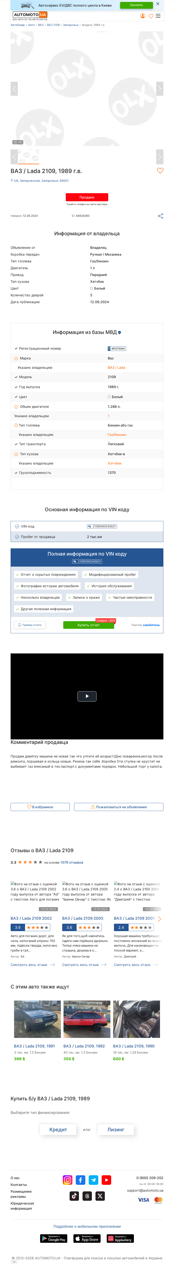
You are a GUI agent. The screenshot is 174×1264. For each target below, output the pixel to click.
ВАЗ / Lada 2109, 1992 (84, 1046)
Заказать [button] (136, 5)
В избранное (42, 807)
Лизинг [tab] (116, 1130)
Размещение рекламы (21, 1194)
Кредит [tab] (58, 1130)
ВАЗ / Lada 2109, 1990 (134, 1046)
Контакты (19, 1184)
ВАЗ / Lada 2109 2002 (31, 918)
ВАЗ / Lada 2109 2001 (134, 918)
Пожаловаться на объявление (121, 807)
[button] (159, 16)
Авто (31, 25)
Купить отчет (96, 624)
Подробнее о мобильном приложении (87, 1226)
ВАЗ (41, 25)
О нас (15, 1178)
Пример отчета (31, 624)
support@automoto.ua (145, 1190)
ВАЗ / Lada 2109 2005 (82, 918)
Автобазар (18, 25)
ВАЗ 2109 (53, 25)
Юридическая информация (22, 1206)
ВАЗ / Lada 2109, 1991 (34, 1046)
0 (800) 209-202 (149, 1178)
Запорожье (71, 25)
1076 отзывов (71, 862)
